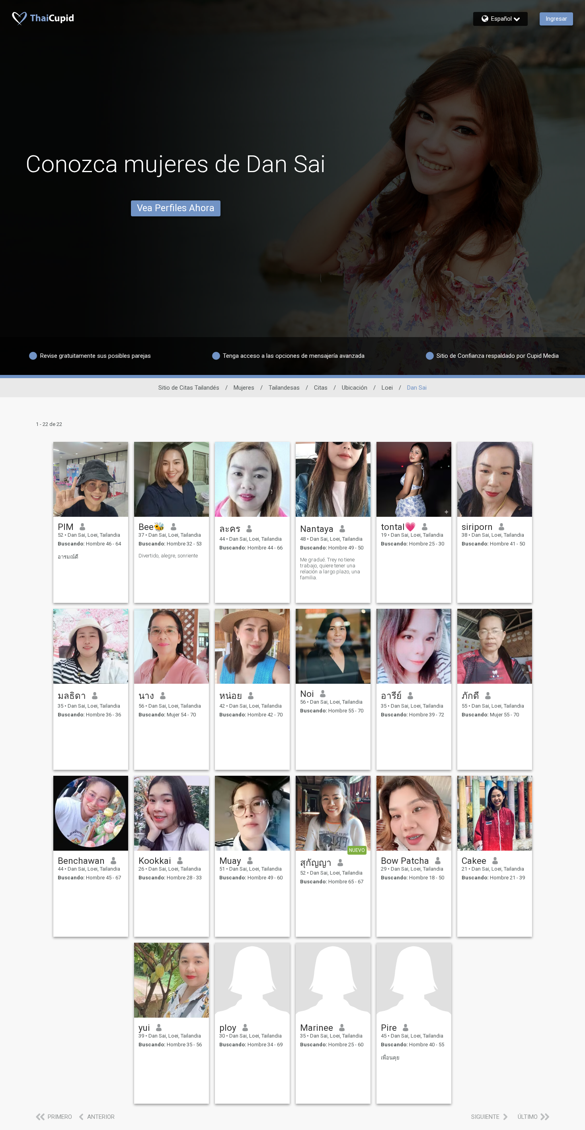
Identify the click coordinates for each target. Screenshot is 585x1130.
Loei (387, 387)
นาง (146, 696)
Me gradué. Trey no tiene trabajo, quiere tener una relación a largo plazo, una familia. (330, 569)
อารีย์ (391, 696)
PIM (66, 527)
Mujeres (244, 387)
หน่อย (230, 696)
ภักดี (470, 696)
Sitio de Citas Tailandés (188, 387)
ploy (227, 1027)
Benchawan (81, 860)
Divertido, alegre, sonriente (168, 556)
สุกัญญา (316, 862)
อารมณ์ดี (68, 557)
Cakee (474, 860)
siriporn (477, 527)
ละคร (229, 529)
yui (144, 1027)
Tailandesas (284, 387)
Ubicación (354, 387)
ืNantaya (316, 529)
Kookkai (154, 860)
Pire (389, 1027)
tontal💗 (398, 527)
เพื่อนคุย (390, 1058)
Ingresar (556, 18)
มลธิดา (72, 696)
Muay (230, 860)
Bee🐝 (151, 527)
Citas (321, 387)
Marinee (316, 1027)
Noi (307, 694)
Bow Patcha (405, 860)
